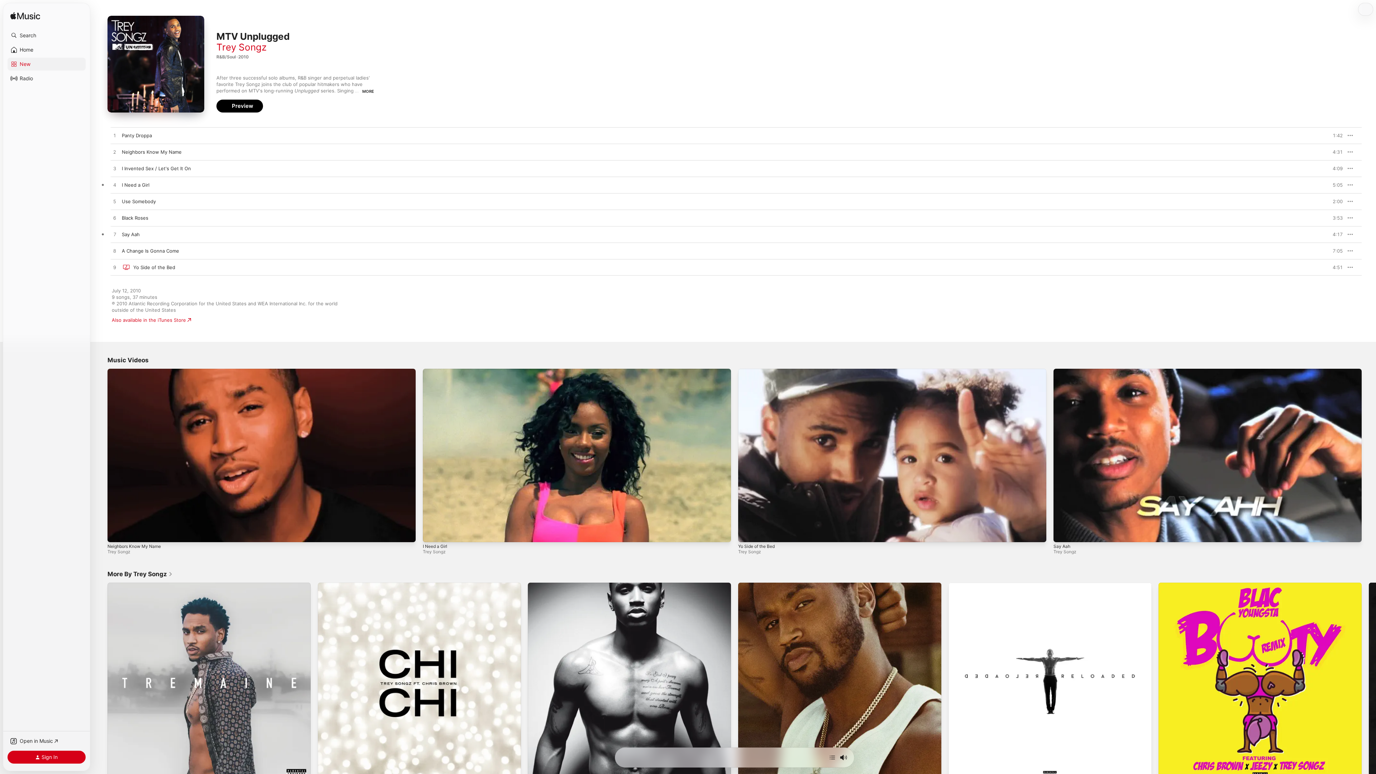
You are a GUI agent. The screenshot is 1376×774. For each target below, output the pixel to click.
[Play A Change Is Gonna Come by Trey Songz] (115, 251)
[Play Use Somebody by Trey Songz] (115, 202)
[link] (140, 574)
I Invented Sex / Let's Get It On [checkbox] (156, 168)
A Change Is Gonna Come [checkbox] (150, 251)
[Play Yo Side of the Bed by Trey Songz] (115, 267)
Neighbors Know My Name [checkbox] (152, 152)
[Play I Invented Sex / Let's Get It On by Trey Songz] (115, 169)
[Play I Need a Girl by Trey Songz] (115, 185)
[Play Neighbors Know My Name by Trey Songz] (115, 152)
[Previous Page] (100, 684)
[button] (46, 35)
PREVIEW (1335, 135)
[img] (25, 16)
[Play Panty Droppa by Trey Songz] (115, 136)
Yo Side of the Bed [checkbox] (154, 267)
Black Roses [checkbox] (135, 218)
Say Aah (1062, 546)
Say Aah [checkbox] (131, 234)
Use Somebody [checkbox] (139, 201)
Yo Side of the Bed (756, 546)
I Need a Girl (435, 546)
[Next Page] (1369, 684)
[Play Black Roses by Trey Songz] (115, 218)
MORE (368, 91)
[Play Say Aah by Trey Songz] (115, 234)
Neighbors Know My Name (134, 546)
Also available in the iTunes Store (149, 320)
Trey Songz (241, 47)
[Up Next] (832, 757)
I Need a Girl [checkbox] (135, 185)
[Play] (116, 533)
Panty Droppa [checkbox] (137, 135)
